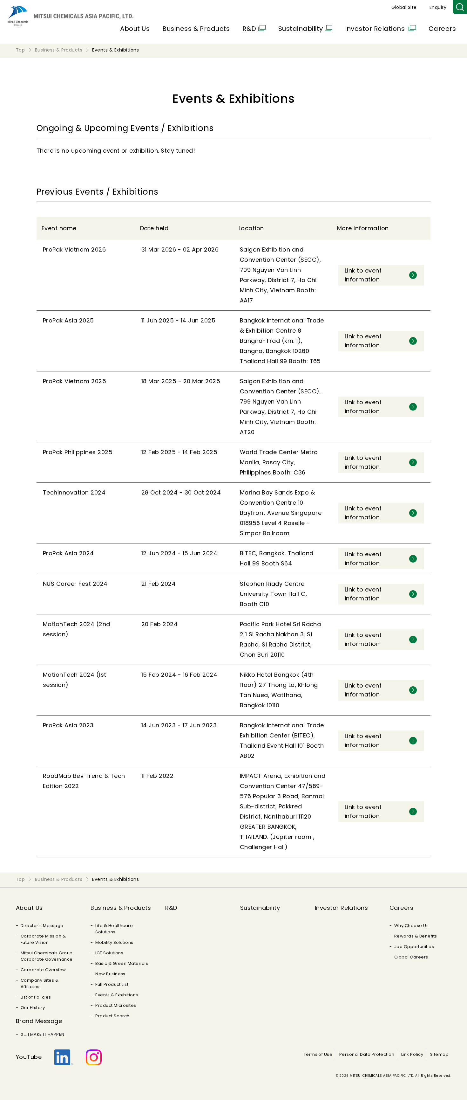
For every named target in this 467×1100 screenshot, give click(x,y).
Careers (442, 28)
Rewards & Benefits (415, 936)
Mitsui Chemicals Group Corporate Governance (47, 956)
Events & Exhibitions (116, 995)
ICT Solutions (109, 953)
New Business (110, 974)
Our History (33, 1008)
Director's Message (42, 926)
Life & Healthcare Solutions (114, 929)
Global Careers (411, 957)
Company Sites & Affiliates (39, 983)
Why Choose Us (411, 926)
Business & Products (196, 28)
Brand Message (39, 1021)
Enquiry (438, 7)
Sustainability (300, 28)
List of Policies (36, 997)
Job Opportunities (414, 947)
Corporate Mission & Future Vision (43, 939)
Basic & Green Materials (121, 963)
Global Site (403, 7)
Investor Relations (376, 28)
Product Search (112, 1016)
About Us (135, 28)
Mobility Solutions (114, 942)
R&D (249, 28)
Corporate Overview (43, 970)
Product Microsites (115, 1005)
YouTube (29, 1057)
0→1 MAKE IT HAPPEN (42, 1034)
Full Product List (111, 984)
